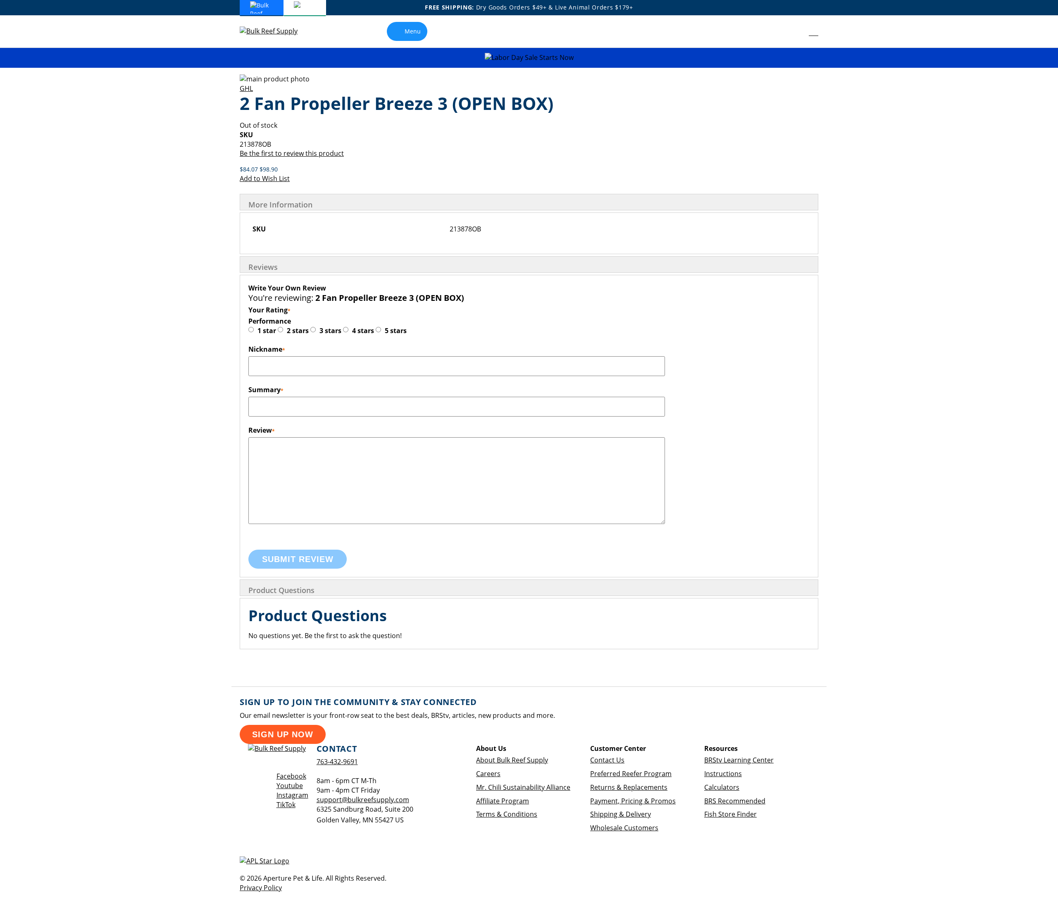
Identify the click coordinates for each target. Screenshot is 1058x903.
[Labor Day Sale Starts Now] (529, 57)
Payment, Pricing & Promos (633, 800)
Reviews (263, 267)
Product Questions (281, 590)
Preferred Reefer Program (631, 773)
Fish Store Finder (730, 814)
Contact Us (607, 760)
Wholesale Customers (624, 827)
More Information (280, 205)
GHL (246, 88)
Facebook (291, 776)
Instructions (723, 773)
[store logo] (275, 31)
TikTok (285, 804)
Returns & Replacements (628, 787)
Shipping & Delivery (620, 814)
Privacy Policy (261, 887)
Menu (413, 31)
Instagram (292, 795)
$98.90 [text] (269, 169)
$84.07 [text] (250, 169)
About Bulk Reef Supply (512, 760)
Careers (488, 773)
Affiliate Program (502, 800)
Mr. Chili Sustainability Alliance (523, 787)
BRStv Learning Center (739, 760)
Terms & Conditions (506, 814)
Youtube (289, 785)
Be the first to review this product (292, 153)
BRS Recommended (734, 800)
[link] (795, 31)
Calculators (721, 787)
